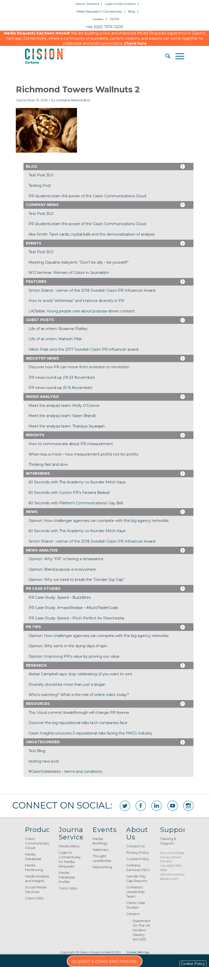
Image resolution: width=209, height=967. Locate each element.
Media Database (33, 856)
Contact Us (135, 846)
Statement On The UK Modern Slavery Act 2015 (141, 930)
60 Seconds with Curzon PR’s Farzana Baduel (69, 492)
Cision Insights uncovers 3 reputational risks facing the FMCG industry (90, 733)
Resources (38, 703)
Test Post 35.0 (41, 175)
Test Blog (37, 751)
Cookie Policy (137, 859)
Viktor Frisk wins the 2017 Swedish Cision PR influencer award (83, 349)
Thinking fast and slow (48, 464)
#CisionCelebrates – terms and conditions (65, 771)
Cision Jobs (34, 898)
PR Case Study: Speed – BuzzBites (60, 597)
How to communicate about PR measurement (71, 444)
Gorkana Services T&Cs (137, 867)
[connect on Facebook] (140, 805)
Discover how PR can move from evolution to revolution (79, 367)
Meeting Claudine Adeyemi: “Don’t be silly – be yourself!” (79, 262)
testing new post (44, 761)
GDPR (114, 19)
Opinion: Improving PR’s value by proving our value (74, 656)
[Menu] (177, 56)
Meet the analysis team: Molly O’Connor (64, 405)
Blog (131, 11)
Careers (98, 19)
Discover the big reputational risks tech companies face (78, 722)
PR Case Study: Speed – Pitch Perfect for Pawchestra (76, 618)
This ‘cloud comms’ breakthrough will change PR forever (79, 712)
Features (36, 281)
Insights (35, 435)
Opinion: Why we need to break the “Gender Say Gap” (77, 579)
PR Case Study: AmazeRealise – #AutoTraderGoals (73, 607)
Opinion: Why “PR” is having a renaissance (66, 559)
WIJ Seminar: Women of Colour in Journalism (69, 272)
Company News (42, 204)
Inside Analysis (42, 396)
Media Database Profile (67, 877)
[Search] (165, 56)
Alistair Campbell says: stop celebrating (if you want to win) (80, 674)
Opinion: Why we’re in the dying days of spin (68, 646)
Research (36, 665)
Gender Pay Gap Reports (136, 878)
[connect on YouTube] (172, 805)
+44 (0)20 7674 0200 (104, 27)
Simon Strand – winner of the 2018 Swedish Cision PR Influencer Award (92, 290)
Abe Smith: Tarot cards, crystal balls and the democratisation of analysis (91, 234)
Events (33, 243)
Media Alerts (69, 846)
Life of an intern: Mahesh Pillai (55, 339)
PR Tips (33, 627)
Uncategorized (43, 742)
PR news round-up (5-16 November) (60, 387)
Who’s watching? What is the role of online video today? (79, 694)
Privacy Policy (137, 852)
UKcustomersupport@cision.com (175, 876)
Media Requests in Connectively (99, 11)
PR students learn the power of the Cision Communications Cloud (87, 196)
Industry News (42, 358)
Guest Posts (40, 319)
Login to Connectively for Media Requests (70, 859)
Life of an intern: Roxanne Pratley (58, 328)
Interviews (38, 473)
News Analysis (42, 550)
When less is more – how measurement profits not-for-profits (83, 454)
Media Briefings (100, 841)
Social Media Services (35, 889)
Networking (102, 867)
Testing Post (40, 185)
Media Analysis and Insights (37, 878)
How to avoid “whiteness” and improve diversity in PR (76, 300)
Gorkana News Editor (73, 100)
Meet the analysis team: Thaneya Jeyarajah (67, 426)
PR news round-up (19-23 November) (62, 377)
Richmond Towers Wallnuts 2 (78, 89)
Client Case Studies (135, 905)
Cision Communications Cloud (37, 843)
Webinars (100, 850)
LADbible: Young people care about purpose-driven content (82, 311)
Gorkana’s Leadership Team (135, 891)
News (32, 511)
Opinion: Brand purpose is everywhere (62, 569)
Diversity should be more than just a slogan (67, 684)
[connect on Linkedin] (156, 805)
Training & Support (168, 841)
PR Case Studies (43, 588)
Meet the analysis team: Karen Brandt (62, 415)
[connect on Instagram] (188, 805)
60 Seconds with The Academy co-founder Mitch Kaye (77, 482)
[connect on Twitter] (125, 805)
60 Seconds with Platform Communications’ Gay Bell (76, 503)
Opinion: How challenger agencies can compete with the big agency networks (98, 520)
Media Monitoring (34, 867)
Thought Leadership (102, 858)
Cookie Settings (137, 952)
